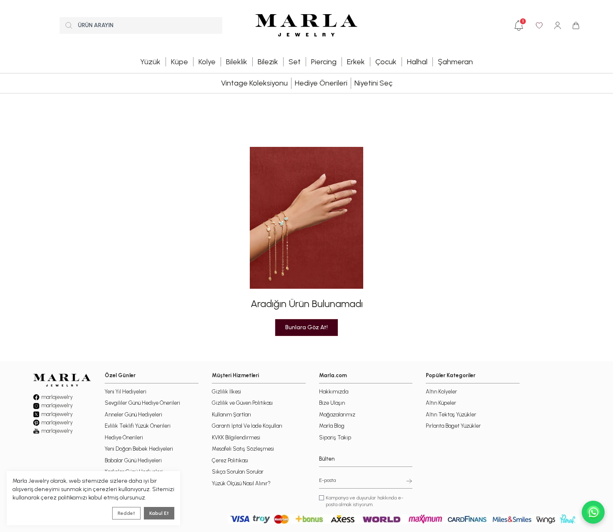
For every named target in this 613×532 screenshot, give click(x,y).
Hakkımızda (333, 391)
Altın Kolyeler (441, 391)
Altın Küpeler (441, 403)
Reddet (126, 513)
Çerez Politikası (230, 460)
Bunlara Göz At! (306, 327)
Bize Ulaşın (332, 403)
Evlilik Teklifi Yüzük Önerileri (138, 426)
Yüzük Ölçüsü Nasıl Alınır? (241, 483)
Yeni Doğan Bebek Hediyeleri (139, 449)
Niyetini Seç (373, 83)
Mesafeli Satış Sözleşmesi (243, 449)
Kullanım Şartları (231, 414)
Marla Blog (331, 426)
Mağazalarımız (337, 414)
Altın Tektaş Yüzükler (451, 414)
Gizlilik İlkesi (226, 391)
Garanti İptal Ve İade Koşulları (247, 426)
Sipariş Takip (335, 437)
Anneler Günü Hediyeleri (133, 414)
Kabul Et (159, 513)
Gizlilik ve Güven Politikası (242, 403)
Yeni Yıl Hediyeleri (125, 391)
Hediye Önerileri (321, 83)
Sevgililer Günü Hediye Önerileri (142, 403)
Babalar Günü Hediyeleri (133, 460)
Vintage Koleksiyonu (254, 83)
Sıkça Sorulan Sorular (238, 472)
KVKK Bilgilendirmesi (236, 437)
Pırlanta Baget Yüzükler (453, 426)
